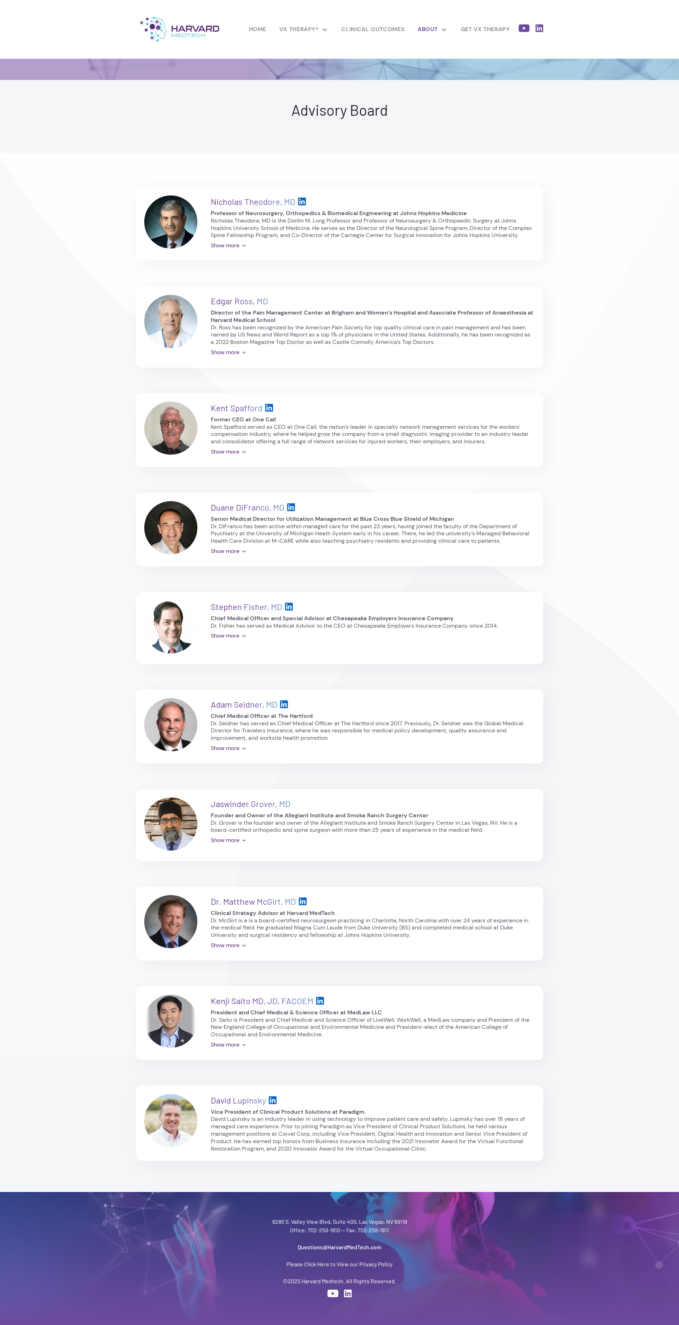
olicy (387, 1264)
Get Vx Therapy (485, 29)
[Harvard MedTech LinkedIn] (539, 29)
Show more (225, 245)
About (428, 29)
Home (258, 29)
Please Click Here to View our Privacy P (333, 1264)
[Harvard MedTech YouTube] (524, 29)
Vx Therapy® (299, 29)
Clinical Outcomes (373, 29)
